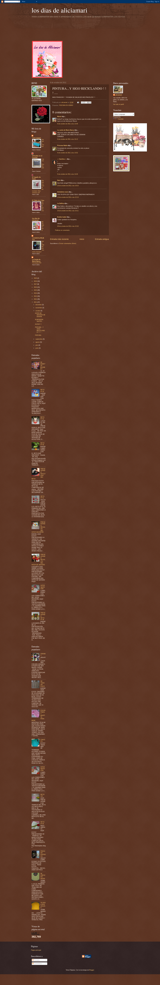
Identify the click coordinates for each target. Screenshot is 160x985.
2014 (35, 293)
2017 (35, 284)
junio (37, 348)
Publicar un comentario (62, 230)
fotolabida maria (62, 192)
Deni (58, 180)
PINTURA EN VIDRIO (66, 105)
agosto (37, 342)
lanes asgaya (36, 138)
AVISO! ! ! (38, 324)
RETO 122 (42, 795)
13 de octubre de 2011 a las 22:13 (68, 197)
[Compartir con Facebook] (88, 102)
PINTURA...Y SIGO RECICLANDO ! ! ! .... (40, 329)
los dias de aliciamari (59, 10)
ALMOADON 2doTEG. (39, 320)
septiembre (39, 339)
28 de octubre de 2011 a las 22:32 (68, 226)
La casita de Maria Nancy (65, 130)
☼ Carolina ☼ (61, 159)
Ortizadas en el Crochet (37, 156)
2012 (35, 299)
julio (36, 345)
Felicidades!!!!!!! (36, 263)
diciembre (38, 304)
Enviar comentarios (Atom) (67, 243)
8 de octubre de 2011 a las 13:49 (67, 124)
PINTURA (38, 335)
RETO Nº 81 (42, 822)
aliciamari (118, 95)
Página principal (36, 950)
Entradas (37, 960)
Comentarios (38, 963)
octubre (38, 311)
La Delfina (60, 203)
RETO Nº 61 (42, 497)
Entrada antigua (102, 239)
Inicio (82, 239)
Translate (120, 119)
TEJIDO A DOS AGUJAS (43, 905)
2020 (35, 278)
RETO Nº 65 (42, 443)
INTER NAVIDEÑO (42, 587)
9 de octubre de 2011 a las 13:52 (67, 153)
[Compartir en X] (86, 102)
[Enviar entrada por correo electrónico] (78, 102)
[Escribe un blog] (84, 102)
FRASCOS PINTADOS (43, 853)
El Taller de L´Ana (38, 200)
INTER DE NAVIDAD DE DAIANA (40, 314)
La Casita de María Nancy (36, 260)
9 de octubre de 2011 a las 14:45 (67, 174)
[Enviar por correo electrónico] (82, 102)
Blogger (91, 970)
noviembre (38, 308)
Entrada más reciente (59, 239)
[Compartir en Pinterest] (90, 102)
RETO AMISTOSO (43, 226)
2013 (35, 296)
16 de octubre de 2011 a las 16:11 (67, 210)
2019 (35, 281)
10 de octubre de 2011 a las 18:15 (68, 185)
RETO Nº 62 (42, 418)
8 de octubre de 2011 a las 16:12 (67, 139)
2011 (35, 302)
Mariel (59, 116)
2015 (35, 290)
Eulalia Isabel (61, 217)
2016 (35, 287)
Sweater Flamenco (43, 206)
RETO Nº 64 (42, 390)
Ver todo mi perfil (118, 104)
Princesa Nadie (62, 145)
